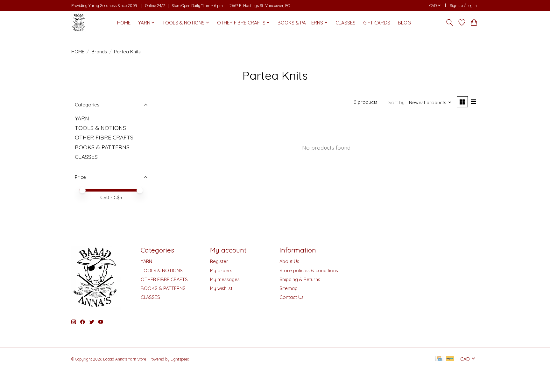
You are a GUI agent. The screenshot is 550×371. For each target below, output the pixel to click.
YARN (82, 118)
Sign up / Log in (463, 5)
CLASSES (345, 23)
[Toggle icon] (449, 22)
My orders (221, 270)
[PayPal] (450, 359)
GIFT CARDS (376, 23)
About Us (289, 261)
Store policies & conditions (308, 270)
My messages (225, 279)
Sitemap (288, 288)
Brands (99, 52)
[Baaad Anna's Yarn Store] (78, 22)
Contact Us (291, 297)
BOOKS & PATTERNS (102, 147)
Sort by (396, 102)
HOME (123, 23)
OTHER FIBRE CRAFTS (104, 137)
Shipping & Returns (299, 279)
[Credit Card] (439, 359)
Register (219, 261)
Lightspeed (180, 359)
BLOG (404, 23)
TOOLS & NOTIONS (100, 127)
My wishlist (221, 288)
